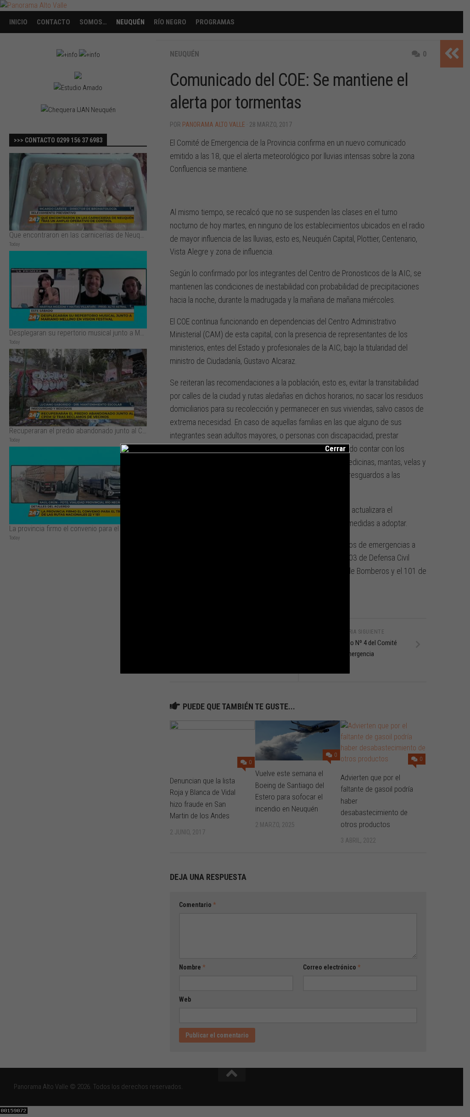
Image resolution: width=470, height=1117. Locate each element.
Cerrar (329, 448)
